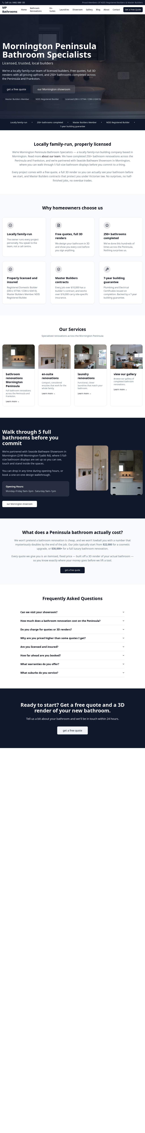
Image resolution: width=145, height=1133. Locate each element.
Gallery (89, 9)
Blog (98, 9)
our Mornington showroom (54, 89)
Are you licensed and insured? (39, 646)
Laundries (64, 9)
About (106, 9)
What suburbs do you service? (39, 672)
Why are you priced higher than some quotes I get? (53, 638)
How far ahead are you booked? (40, 655)
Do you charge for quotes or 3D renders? (46, 629)
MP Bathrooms (9, 9)
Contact (116, 9)
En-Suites (52, 9)
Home (24, 9)
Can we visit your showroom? (38, 612)
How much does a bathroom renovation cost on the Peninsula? (60, 620)
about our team (51, 156)
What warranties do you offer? (39, 664)
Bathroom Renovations (36, 9)
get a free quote (16, 89)
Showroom (77, 9)
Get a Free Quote (133, 9)
